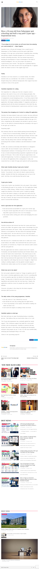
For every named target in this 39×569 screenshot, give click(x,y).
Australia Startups (5, 451)
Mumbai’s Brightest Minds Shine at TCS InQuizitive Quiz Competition (15, 529)
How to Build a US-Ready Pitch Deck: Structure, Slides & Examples (28, 438)
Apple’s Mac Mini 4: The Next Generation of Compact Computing (16, 533)
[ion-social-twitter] (33, 567)
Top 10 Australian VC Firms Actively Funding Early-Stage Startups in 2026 (27, 465)
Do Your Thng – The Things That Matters (28, 378)
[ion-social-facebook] (31, 567)
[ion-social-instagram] (35, 567)
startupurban (5, 38)
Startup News (4, 514)
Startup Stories (4, 368)
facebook (3, 40)
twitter (8, 40)
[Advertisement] (19, 500)
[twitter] (11, 372)
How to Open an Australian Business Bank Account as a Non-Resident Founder (28, 479)
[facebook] (8, 372)
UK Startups (4, 424)
